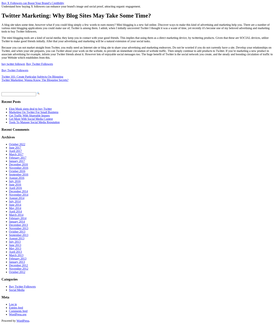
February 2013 (17, 258)
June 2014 (15, 204)
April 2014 (15, 211)
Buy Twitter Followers (39, 64)
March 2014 (16, 214)
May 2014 (15, 208)
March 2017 (16, 154)
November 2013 (18, 228)
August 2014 (16, 198)
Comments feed (18, 311)
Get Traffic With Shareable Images (29, 115)
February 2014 (17, 218)
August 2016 (16, 177)
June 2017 (15, 147)
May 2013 (15, 248)
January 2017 (17, 161)
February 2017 (17, 157)
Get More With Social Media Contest (31, 118)
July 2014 (15, 201)
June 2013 (15, 245)
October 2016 (17, 171)
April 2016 (15, 188)
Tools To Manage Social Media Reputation (34, 122)
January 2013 (17, 261)
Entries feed (16, 307)
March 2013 (16, 255)
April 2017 (15, 151)
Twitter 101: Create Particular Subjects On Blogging (32, 76)
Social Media (17, 290)
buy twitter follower (13, 64)
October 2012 (17, 272)
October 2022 (17, 144)
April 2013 (15, 251)
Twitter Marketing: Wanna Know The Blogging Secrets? (34, 80)
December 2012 (18, 265)
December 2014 (18, 191)
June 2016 (15, 184)
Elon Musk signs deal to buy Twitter (30, 108)
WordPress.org (17, 314)
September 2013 (18, 235)
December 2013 (18, 225)
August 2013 (16, 238)
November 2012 (18, 268)
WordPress (22, 320)
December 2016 (18, 164)
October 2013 (17, 231)
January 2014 (17, 221)
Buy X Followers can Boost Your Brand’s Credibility (32, 3)
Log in (13, 304)
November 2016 (18, 167)
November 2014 (18, 194)
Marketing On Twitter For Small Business (33, 112)
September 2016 (18, 174)
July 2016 (15, 181)
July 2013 (15, 241)
